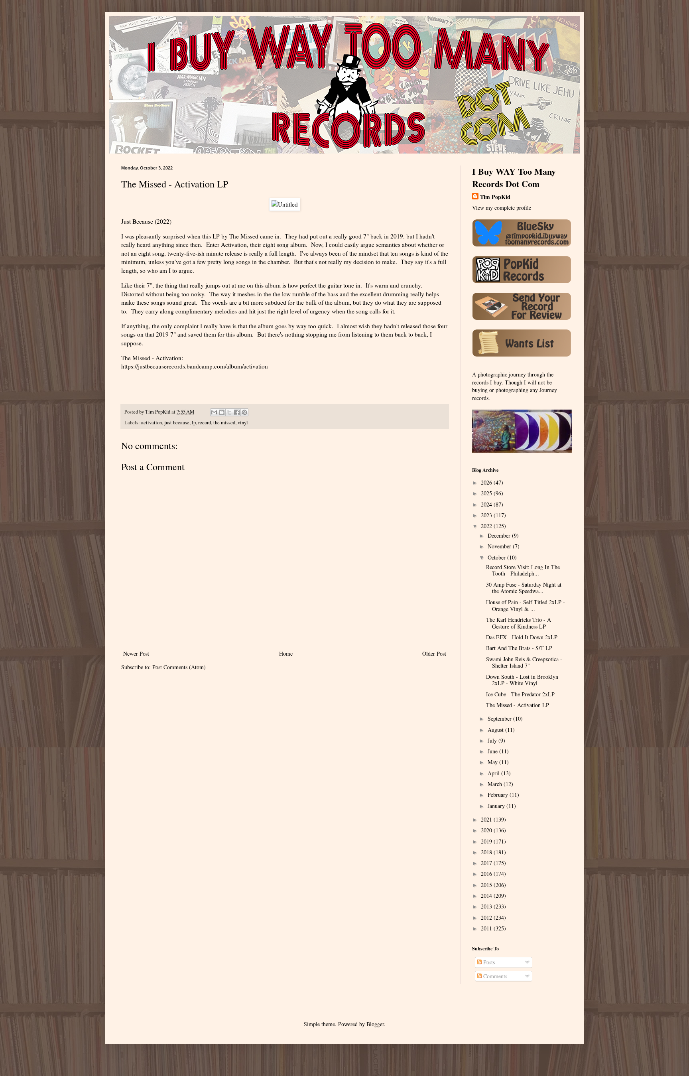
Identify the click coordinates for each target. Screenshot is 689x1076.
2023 (487, 515)
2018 (487, 852)
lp (194, 422)
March (496, 784)
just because (176, 422)
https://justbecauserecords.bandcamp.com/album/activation (194, 366)
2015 (487, 885)
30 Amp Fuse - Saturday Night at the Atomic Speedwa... (523, 588)
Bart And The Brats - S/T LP (519, 648)
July (493, 740)
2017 (487, 863)
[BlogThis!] (222, 412)
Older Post (434, 653)
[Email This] (214, 412)
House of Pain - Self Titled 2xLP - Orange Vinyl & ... (525, 605)
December (500, 535)
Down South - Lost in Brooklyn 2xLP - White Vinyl (522, 680)
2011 (487, 928)
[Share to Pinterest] (244, 412)
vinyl (243, 422)
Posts (488, 962)
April (494, 773)
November (500, 546)
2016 (487, 873)
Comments (494, 976)
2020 (487, 830)
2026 (487, 482)
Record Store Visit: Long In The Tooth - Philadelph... (523, 570)
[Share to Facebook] (237, 412)
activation (151, 422)
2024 (487, 504)
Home (286, 653)
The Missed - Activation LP (517, 705)
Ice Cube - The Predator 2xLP (520, 694)
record (204, 422)
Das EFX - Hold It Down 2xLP (521, 637)
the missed (224, 422)
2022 (487, 526)
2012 (487, 917)
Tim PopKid (495, 197)
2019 (487, 841)
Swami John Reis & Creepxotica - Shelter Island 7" (524, 662)
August (496, 729)
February (499, 794)
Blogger (375, 1024)
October (497, 557)
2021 (487, 819)
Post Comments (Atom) (179, 667)
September (500, 718)
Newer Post (136, 653)
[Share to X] (229, 412)
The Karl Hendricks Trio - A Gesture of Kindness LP (518, 623)
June (493, 751)
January (497, 806)
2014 (487, 895)
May (493, 762)
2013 (487, 906)
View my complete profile (501, 207)
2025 (487, 493)
